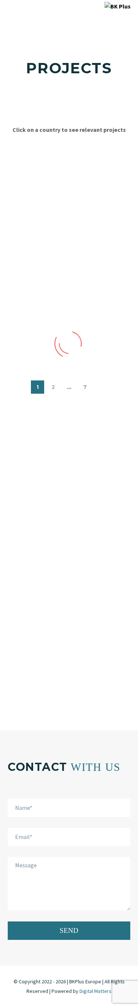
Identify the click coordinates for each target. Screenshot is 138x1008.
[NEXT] (100, 387)
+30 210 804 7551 (69, 652)
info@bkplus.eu (69, 691)
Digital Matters (95, 991)
